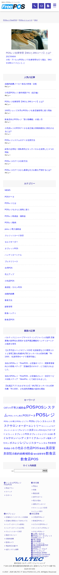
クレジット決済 (26, 430)
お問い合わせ (39, 534)
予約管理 (52, 443)
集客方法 (8, 300)
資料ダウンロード (39, 504)
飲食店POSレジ (38, 521)
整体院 (42, 448)
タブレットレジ (37, 434)
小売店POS (9, 281)
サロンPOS (38, 430)
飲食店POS (9, 320)
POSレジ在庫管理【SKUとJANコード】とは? (24, 101)
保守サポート (37, 497)
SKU (35, 20)
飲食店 (51, 453)
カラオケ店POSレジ (40, 524)
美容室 (50, 448)
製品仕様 (36, 493)
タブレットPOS (11, 248)
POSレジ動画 (10, 222)
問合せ (35, 486)
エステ (49, 421)
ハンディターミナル (13, 255)
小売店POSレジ (38, 517)
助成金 (7, 448)
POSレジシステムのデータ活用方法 (20, 140)
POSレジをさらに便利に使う (17, 209)
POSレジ (45, 414)
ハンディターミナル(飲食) (14, 524)
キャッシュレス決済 (40, 508)
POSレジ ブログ (40, 549)
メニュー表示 (37, 511)
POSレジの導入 (10, 421)
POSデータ (9, 197)
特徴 (34, 490)
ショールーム (39, 543)
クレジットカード (11, 430)
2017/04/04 (29, 58)
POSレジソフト (22, 421)
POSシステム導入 (15, 416)
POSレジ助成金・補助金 (15, 216)
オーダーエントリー (29, 425)
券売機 (36, 483)
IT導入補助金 (18, 407)
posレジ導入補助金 (13, 229)
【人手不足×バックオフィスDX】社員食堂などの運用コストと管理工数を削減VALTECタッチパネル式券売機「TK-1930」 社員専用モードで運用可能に (29, 353)
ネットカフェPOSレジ (41, 528)
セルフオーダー (11, 242)
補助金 (29, 453)
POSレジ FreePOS (10, 20)
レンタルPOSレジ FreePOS (12, 484)
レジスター (32, 443)
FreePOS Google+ (41, 556)
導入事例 (37, 539)
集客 (35, 454)
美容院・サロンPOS (13, 287)
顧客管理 (8, 307)
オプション (10, 514)
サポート (8, 495)
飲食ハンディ (10, 313)
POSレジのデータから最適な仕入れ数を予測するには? (28, 170)
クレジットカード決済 (14, 235)
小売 (12, 448)
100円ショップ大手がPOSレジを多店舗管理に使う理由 (28, 110)
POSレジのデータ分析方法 (16, 161)
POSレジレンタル (38, 421)
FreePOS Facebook (41, 554)
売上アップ (9, 274)
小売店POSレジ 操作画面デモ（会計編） (22, 93)
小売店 (19, 448)
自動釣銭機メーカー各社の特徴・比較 (21, 84)
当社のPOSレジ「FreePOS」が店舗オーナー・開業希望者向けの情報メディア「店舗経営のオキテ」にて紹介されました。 (29, 366)
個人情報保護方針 (40, 545)
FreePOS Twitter (40, 553)
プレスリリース (11, 261)
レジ (23, 442)
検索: (12, 471)
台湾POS (8, 268)
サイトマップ (39, 551)
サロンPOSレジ (38, 531)
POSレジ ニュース (25, 20)
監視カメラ (9, 542)
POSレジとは (10, 203)
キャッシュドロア (48, 426)
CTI (9, 408)
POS (30, 407)
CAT (6, 408)
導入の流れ (37, 500)
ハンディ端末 (45, 438)
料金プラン (9, 488)
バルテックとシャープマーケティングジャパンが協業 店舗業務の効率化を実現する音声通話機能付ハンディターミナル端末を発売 (29, 340)
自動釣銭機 (9, 294)
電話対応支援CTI (11, 546)
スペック (8, 491)
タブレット (10, 434)
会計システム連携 (11, 549)
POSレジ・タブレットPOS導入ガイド (41, 537)
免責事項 (37, 547)
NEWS (7, 190)
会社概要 (37, 541)
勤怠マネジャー (11, 535)
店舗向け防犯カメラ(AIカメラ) (16, 521)
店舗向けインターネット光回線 (16, 517)
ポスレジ (15, 443)
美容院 (7, 453)
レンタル (43, 443)
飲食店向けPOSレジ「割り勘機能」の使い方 (24, 119)
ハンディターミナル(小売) (14, 528)
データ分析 (48, 434)
